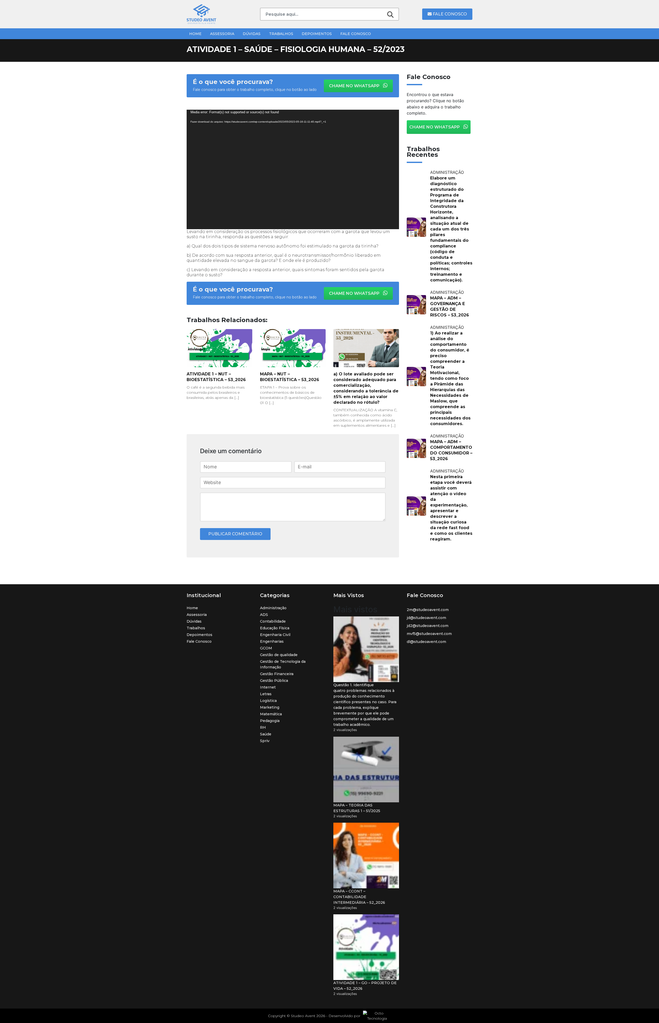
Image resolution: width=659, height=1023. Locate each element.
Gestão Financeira (276, 674)
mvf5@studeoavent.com (429, 633)
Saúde (265, 734)
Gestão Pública (274, 680)
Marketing (269, 707)
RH (263, 727)
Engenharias (272, 641)
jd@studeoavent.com (426, 617)
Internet (268, 687)
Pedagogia (270, 720)
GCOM (266, 648)
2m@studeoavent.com (428, 609)
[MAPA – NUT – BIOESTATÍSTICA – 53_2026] (293, 348)
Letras (266, 694)
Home (195, 33)
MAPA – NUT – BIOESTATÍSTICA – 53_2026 (289, 377)
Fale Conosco (449, 14)
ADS (264, 614)
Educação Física (274, 628)
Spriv (265, 740)
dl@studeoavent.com (426, 641)
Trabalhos (281, 33)
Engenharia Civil (275, 634)
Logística (268, 700)
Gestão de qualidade (279, 654)
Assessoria (222, 33)
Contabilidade (273, 621)
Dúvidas (252, 33)
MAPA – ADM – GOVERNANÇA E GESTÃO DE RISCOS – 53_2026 (449, 306)
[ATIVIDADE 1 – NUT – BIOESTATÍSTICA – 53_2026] (219, 348)
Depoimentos (317, 33)
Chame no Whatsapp (354, 85)
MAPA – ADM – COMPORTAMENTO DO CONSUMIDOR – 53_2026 (451, 450)
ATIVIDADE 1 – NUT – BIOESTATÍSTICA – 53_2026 (216, 377)
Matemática (271, 714)
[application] (293, 169)
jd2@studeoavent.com (427, 625)
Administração (273, 608)
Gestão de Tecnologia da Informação (283, 664)
